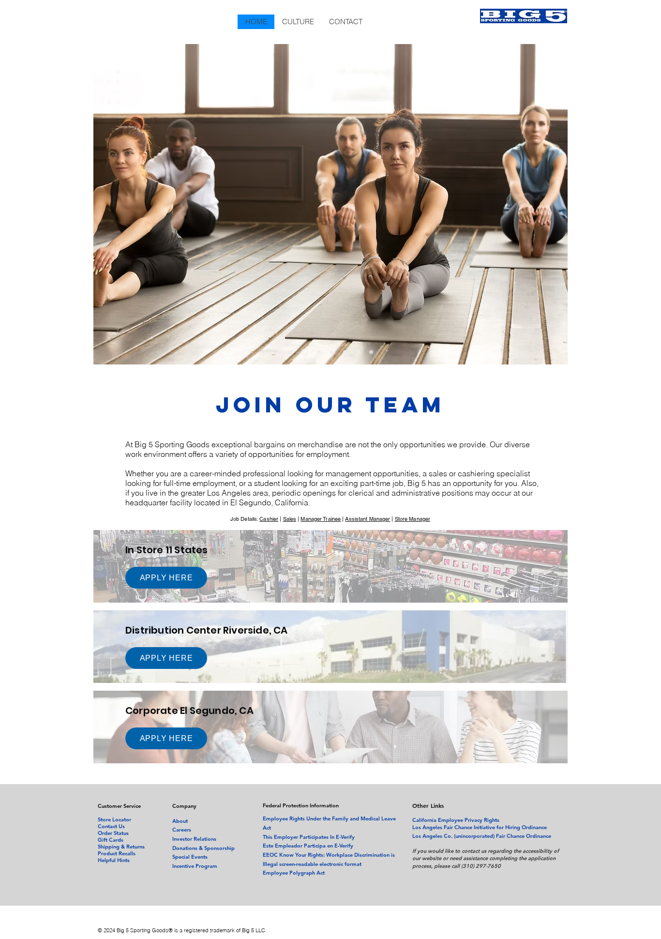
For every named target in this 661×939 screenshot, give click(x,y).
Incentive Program (194, 866)
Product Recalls (116, 853)
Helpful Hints (114, 860)
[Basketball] (290, 352)
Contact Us (111, 826)
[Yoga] (303, 352)
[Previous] (109, 204)
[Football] (345, 352)
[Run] (318, 352)
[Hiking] (371, 352)
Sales (290, 518)
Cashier (268, 518)
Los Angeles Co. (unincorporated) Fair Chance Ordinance (481, 836)
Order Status (113, 833)
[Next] (552, 204)
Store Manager (412, 518)
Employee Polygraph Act (294, 872)
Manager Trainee (320, 518)
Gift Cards (110, 839)
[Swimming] (332, 352)
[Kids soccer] (358, 352)
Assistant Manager (367, 518)
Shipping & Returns (121, 846)
